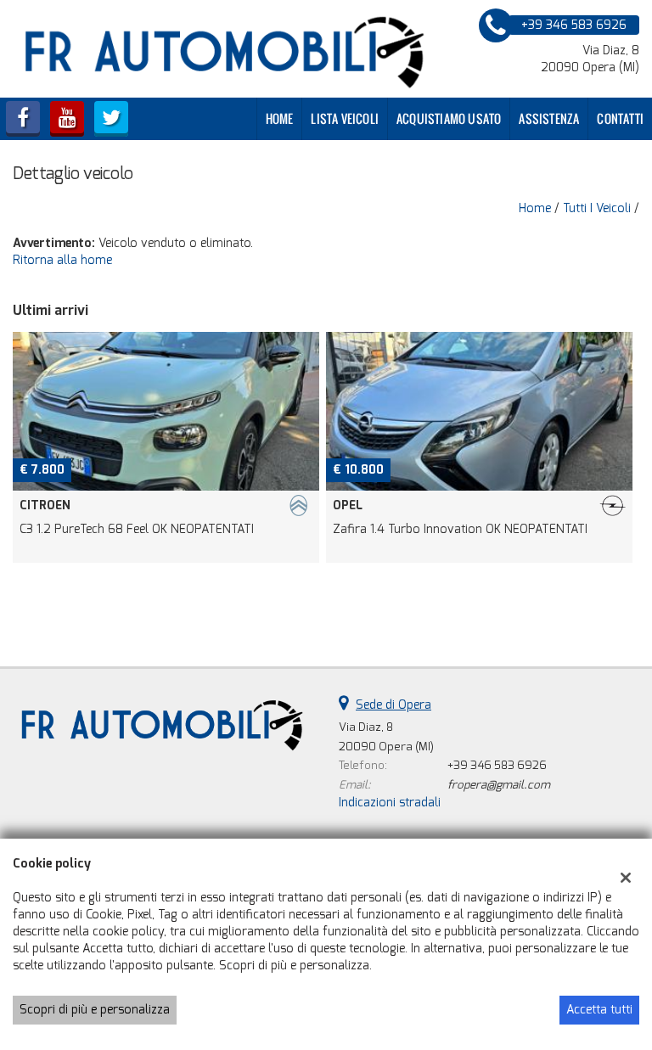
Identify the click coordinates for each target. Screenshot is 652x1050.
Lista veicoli (345, 118)
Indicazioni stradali (390, 803)
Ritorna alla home (62, 260)
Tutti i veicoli (597, 208)
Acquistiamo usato (448, 118)
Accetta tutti (599, 1010)
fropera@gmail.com (498, 785)
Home (280, 118)
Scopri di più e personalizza (95, 1010)
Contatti (620, 118)
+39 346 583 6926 (497, 765)
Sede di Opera (393, 705)
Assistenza (549, 118)
